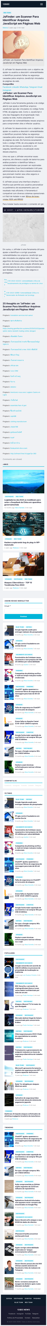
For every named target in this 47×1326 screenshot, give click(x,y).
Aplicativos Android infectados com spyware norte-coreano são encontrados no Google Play (28, 1202)
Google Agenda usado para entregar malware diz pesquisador (28, 631)
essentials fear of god (18, 405)
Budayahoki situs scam (18, 448)
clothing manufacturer (18, 421)
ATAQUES (8, 539)
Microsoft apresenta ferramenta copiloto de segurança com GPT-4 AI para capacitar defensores (28, 1070)
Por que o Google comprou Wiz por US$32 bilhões (27, 752)
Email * (8, 606)
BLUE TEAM (20, 627)
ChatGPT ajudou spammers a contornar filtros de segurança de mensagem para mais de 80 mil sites (28, 692)
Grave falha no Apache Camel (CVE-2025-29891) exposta (27, 722)
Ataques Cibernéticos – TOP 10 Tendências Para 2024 (18, 583)
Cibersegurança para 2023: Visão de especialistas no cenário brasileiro (28, 1036)
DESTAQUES (9, 496)
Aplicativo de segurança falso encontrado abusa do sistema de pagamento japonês (28, 1100)
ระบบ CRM (14, 371)
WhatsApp (24, 87)
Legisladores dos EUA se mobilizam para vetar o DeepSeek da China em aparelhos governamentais (22, 502)
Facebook (7, 87)
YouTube (28, 1314)
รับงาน (12, 382)
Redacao (16, 548)
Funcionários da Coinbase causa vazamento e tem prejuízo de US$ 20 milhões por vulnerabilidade (28, 659)
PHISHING (19, 670)
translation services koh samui (21, 315)
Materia (5, 28)
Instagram (7, 90)
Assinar (23, 616)
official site (14, 365)
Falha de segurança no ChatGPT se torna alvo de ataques (27, 709)
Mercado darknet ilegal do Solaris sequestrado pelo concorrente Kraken (28, 1020)
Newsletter (36, 1318)
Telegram (33, 87)
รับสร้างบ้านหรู (15, 376)
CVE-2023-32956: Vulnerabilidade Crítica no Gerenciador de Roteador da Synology (21, 294)
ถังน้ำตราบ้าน (15, 443)
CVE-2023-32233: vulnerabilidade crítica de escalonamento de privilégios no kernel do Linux (23, 282)
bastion (26, 664)
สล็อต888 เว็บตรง (16, 336)
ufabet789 (14, 427)
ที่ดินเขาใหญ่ (14, 355)
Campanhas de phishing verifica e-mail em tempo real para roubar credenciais (28, 675)
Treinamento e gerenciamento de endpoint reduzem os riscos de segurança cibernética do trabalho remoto (28, 1053)
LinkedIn (15, 87)
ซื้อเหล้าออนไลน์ (15, 411)
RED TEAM (7, 12)
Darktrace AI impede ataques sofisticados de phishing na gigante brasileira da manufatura (22, 1115)
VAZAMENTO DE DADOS (24, 654)
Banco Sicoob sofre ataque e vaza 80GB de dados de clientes (28, 1221)
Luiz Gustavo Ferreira (30, 975)
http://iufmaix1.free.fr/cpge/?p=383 (23, 453)
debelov (13, 387)
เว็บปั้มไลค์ (14, 400)
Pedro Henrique (28, 995)
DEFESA (29, 627)
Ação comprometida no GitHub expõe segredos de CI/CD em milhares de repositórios (27, 1186)
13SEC (6, 4)
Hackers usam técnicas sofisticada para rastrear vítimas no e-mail (28, 767)
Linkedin (31, 785)
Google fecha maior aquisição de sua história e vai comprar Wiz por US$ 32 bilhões (28, 737)
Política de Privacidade (15, 1318)
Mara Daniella (19, 508)
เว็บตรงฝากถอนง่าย (17, 360)
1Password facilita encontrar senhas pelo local (26, 1235)
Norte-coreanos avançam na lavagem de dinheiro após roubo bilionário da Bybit (28, 1284)
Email (40, 87)
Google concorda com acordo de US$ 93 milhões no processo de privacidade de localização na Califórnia (28, 969)
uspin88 (13, 416)
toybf (12, 437)
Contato (27, 1318)
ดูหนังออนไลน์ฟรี (16, 432)
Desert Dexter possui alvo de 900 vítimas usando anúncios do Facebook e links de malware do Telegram (28, 1267)
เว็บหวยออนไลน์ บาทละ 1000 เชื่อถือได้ (23, 349)
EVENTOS (30, 732)
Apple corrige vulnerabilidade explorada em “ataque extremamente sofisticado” (27, 1250)
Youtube (24, 785)
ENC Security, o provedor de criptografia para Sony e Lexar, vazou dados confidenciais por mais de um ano (27, 989)
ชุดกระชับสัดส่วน (16, 321)
